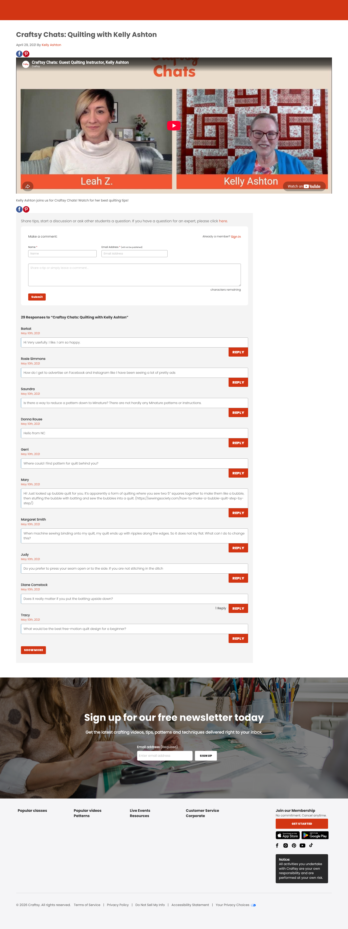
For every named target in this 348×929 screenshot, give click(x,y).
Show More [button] (33, 650)
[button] (19, 54)
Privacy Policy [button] (118, 905)
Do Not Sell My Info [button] (150, 905)
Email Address (122, 247)
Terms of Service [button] (87, 905)
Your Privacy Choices (232, 905)
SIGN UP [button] (206, 756)
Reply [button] (238, 352)
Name (32, 247)
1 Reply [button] (220, 608)
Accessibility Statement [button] (190, 905)
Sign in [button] (236, 236)
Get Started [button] (302, 824)
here (223, 221)
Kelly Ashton (51, 45)
